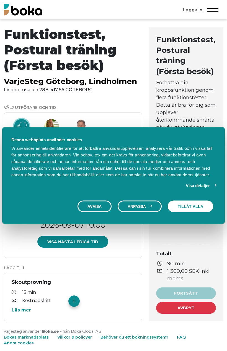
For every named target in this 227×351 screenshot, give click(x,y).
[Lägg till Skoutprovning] (74, 301)
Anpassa (137, 206)
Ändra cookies (19, 342)
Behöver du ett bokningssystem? (134, 337)
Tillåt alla (190, 206)
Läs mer (21, 310)
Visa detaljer (198, 185)
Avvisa (94, 206)
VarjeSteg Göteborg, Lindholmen (70, 81)
